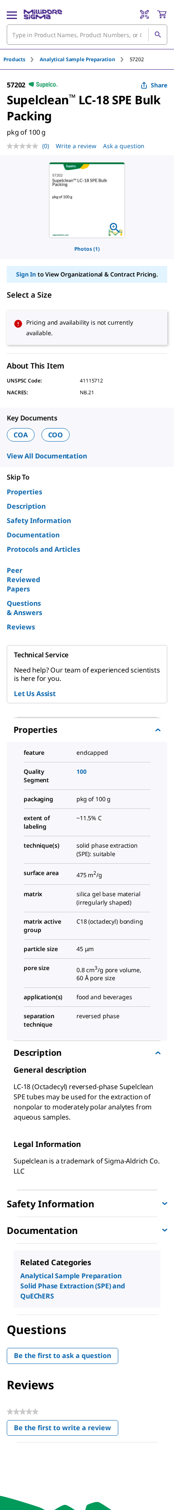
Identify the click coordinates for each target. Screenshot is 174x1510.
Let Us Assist (35, 693)
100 (81, 771)
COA (21, 434)
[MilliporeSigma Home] (43, 14)
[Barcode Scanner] (144, 14)
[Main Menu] (12, 14)
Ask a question (123, 146)
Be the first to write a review (66, 1429)
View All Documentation (47, 456)
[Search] (157, 34)
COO (55, 434)
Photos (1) (87, 248)
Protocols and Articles (43, 549)
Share (159, 85)
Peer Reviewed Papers (23, 580)
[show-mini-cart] (161, 14)
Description (26, 506)
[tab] (21, 59)
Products (14, 59)
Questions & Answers (24, 608)
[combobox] (87, 34)
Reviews (21, 627)
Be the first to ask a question (62, 1355)
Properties (24, 491)
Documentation (33, 534)
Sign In (26, 274)
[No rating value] (24, 146)
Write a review (76, 146)
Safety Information (39, 520)
